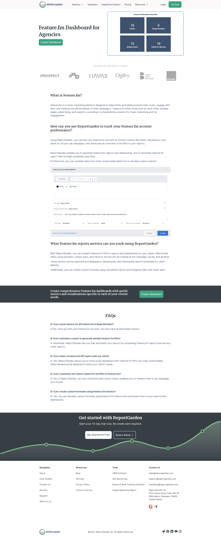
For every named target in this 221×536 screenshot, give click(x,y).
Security (43, 490)
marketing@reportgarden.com (163, 484)
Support (43, 495)
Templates (92, 4)
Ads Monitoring (119, 479)
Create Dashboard (51, 42)
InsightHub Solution (110, 4)
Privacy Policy (83, 484)
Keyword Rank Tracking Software (128, 484)
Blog (78, 473)
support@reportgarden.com (162, 479)
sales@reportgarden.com (161, 473)
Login (163, 4)
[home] (51, 4)
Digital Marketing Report (124, 490)
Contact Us (45, 484)
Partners (80, 479)
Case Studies (46, 479)
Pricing (127, 4)
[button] (77, 4)
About (42, 473)
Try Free (175, 4)
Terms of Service (84, 490)
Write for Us (45, 501)
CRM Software (119, 473)
